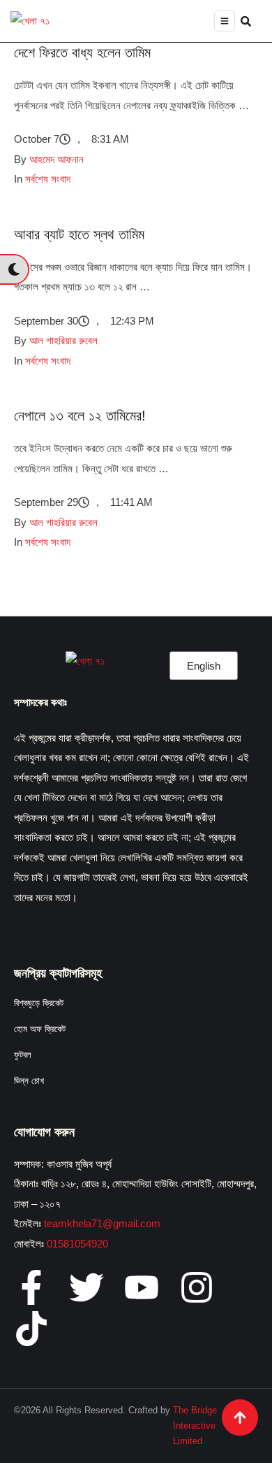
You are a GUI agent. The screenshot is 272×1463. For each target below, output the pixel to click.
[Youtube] (141, 1287)
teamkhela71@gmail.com (102, 1223)
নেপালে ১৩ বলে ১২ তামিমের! (80, 415)
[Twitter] (86, 1287)
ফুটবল (22, 1054)
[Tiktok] (31, 1328)
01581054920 (77, 1244)
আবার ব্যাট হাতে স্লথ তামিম (79, 234)
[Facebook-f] (31, 1287)
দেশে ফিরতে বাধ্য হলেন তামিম (82, 52)
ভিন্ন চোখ (29, 1080)
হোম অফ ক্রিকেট (40, 1029)
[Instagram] (196, 1287)
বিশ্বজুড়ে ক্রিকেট (38, 1003)
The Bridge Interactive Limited (195, 1425)
